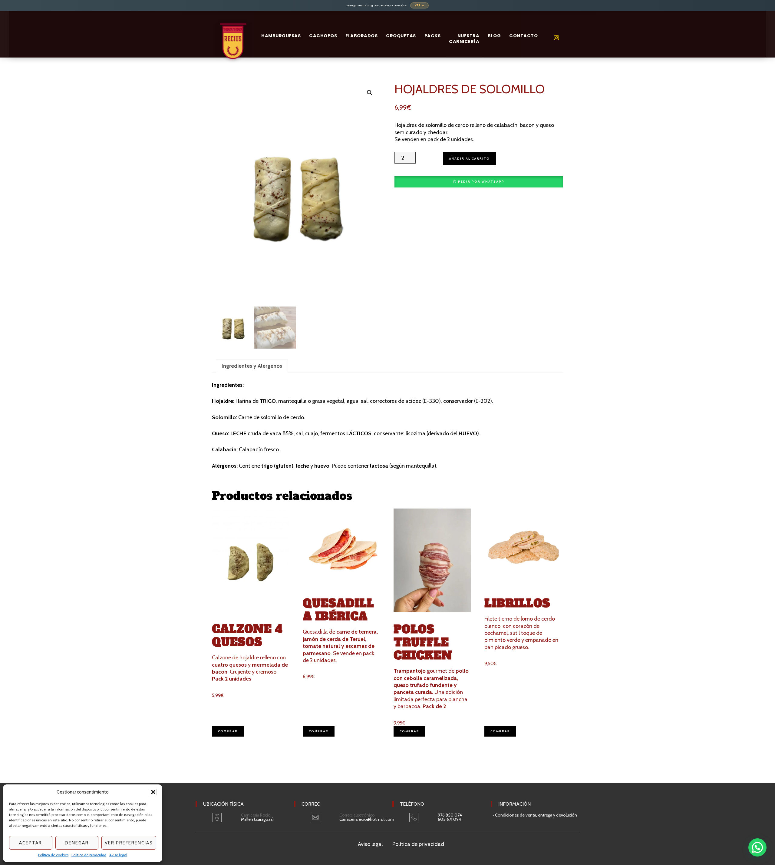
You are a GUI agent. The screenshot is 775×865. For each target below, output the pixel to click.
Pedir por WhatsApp (481, 182)
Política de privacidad (88, 855)
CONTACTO (523, 36)
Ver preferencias (129, 843)
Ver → (419, 5)
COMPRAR (228, 731)
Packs (432, 36)
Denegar (77, 843)
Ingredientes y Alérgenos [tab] (252, 366)
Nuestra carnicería (464, 39)
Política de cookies (53, 855)
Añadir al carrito (469, 159)
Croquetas (401, 36)
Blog (494, 36)
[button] (153, 792)
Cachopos (323, 36)
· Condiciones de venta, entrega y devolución (535, 815)
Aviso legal (118, 855)
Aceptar (30, 843)
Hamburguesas (281, 36)
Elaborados (361, 36)
